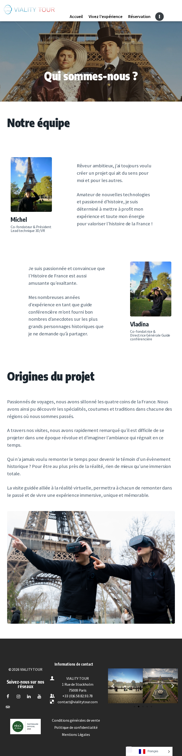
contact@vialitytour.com (77, 701)
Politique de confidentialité (76, 727)
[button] (134, 706)
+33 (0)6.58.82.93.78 (77, 696)
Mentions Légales (76, 734)
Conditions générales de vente (76, 720)
